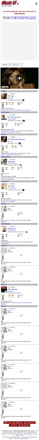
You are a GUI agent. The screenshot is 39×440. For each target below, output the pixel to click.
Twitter (20, 422)
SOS (12, 96)
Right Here (18, 139)
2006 (13, 94)
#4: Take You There (17, 18)
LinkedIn (26, 425)
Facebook (10, 422)
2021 (13, 402)
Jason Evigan (15, 302)
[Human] (20, 143)
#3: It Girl (6, 18)
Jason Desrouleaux (11, 200)
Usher (8, 173)
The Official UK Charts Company (23, 432)
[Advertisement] (19, 41)
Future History (17, 190)
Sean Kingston (5, 112)
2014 (13, 248)
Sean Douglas (23, 302)
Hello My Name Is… (19, 232)
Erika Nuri (9, 154)
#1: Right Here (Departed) (20, 17)
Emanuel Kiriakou (22, 200)
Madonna (3, 284)
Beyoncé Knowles (11, 220)
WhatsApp (31, 422)
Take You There (15, 117)
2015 (13, 309)
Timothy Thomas (5, 132)
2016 (13, 327)
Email (15, 425)
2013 (13, 226)
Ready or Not (11, 228)
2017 (13, 364)
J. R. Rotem (9, 110)
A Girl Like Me (17, 100)
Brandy (3, 134)
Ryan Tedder (19, 220)
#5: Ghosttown (31, 18)
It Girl (12, 186)
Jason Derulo (5, 181)
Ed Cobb (28, 110)
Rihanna (3, 91)
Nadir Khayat (18, 177)
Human (16, 143)
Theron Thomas (16, 132)
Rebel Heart (17, 293)
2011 (13, 159)
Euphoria (16, 165)
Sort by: (4, 64)
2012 (13, 206)
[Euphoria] (21, 165)
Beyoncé (3, 203)
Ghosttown (14, 289)
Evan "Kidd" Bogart (18, 110)
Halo (9, 208)
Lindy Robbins (11, 201)
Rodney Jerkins (10, 153)
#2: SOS (33, 17)
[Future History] (23, 190)
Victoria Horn (17, 154)
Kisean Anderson (10, 131)
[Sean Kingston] (24, 121)
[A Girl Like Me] (23, 100)
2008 (13, 115)
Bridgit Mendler (5, 224)
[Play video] (20, 78)
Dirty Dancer (11, 161)
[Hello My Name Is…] (27, 232)
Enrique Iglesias (5, 157)
